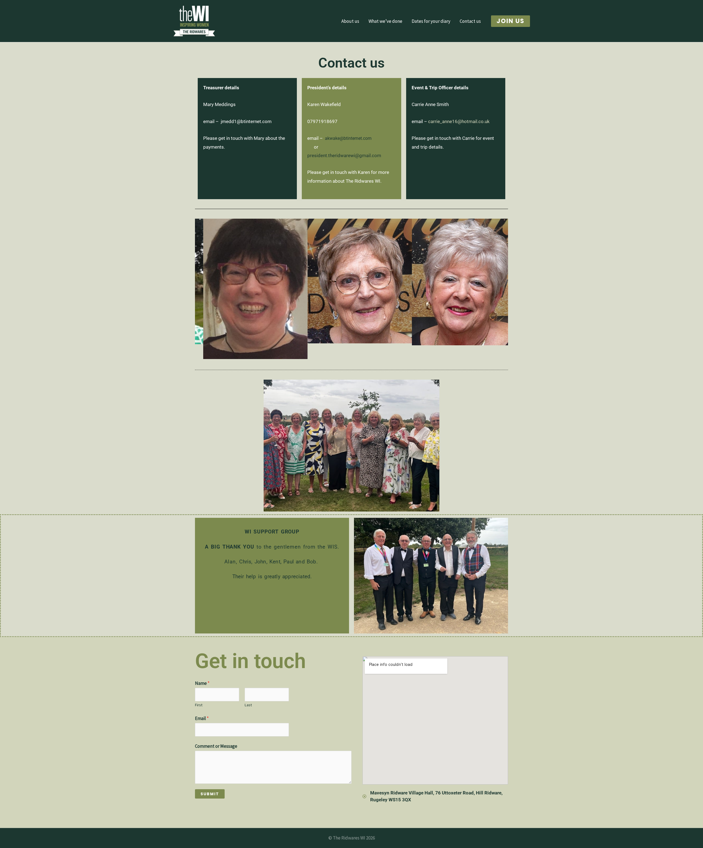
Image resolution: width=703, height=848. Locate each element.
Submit (209, 794)
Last (248, 704)
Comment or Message (216, 746)
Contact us (470, 21)
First (198, 704)
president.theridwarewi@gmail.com (344, 155)
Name (202, 683)
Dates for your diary (431, 21)
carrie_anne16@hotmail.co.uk (459, 121)
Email (202, 718)
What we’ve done (385, 21)
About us (350, 21)
